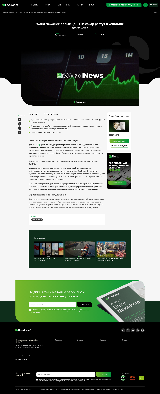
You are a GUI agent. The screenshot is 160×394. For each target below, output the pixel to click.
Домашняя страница (8, 12)
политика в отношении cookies (70, 389)
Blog (17, 12)
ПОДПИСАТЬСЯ (84, 304)
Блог (59, 5)
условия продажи (118, 389)
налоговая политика (88, 389)
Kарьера (80, 5)
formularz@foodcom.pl (22, 356)
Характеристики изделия (119, 146)
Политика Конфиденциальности (49, 389)
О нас (68, 5)
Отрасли (48, 5)
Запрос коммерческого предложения (124, 5)
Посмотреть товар (119, 141)
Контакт (91, 5)
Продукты (34, 5)
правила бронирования (103, 389)
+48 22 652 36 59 (21, 359)
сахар (38, 145)
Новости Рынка (24, 12)
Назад (156, 12)
